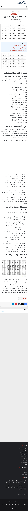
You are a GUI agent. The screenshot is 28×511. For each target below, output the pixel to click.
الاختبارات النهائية (23, 482)
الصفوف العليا (11, 482)
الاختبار (12, 480)
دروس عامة (12, 11)
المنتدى (25, 472)
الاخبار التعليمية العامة (23, 448)
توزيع (11, 487)
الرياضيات (17, 482)
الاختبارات (8, 480)
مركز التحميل (24, 474)
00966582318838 (23, 493)
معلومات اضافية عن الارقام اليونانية (17, 48)
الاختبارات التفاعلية (23, 452)
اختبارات (21, 480)
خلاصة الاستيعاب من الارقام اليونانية (17, 50)
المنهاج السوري (16, 487)
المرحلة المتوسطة (10, 484)
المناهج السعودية (24, 454)
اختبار (25, 480)
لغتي (21, 489)
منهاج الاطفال (24, 460)
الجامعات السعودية (23, 456)
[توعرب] (22, 3)
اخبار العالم (25, 450)
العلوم (6, 482)
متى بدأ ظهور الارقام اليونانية (19, 47)
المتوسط (16, 484)
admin (19, 21)
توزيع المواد (7, 487)
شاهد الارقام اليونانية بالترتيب (19, 45)
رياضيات (25, 489)
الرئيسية (16, 11)
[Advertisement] (14, 159)
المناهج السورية (24, 458)
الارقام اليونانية (22, 298)
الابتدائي (17, 480)
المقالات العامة (24, 462)
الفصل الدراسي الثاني (22, 484)
